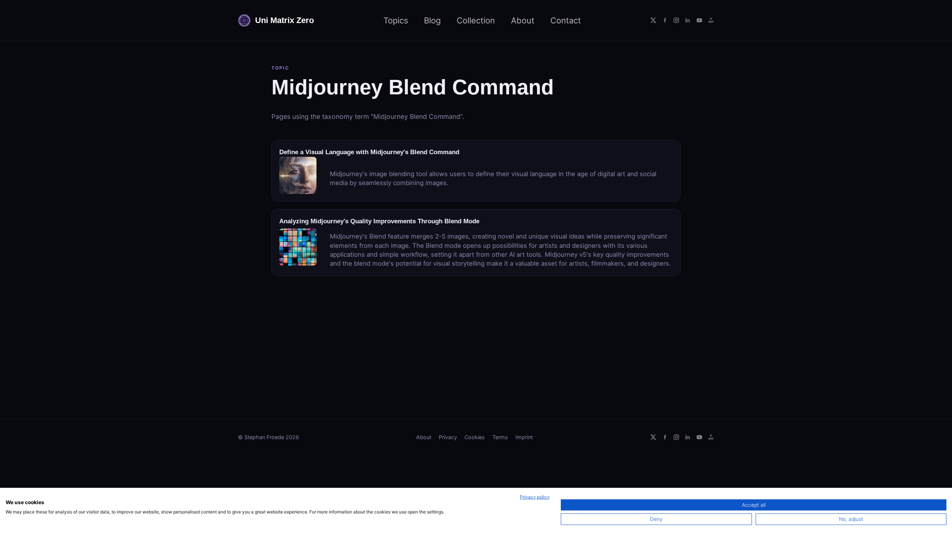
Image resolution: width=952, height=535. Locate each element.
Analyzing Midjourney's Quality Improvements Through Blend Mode (379, 221)
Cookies (474, 437)
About (522, 20)
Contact (565, 20)
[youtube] (699, 20)
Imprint (524, 437)
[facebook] (665, 20)
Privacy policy (535, 497)
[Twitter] (653, 20)
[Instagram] (676, 20)
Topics (395, 20)
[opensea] (711, 20)
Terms (500, 437)
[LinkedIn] (688, 20)
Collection (476, 20)
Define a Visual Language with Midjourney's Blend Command (369, 152)
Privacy (448, 437)
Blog (432, 20)
